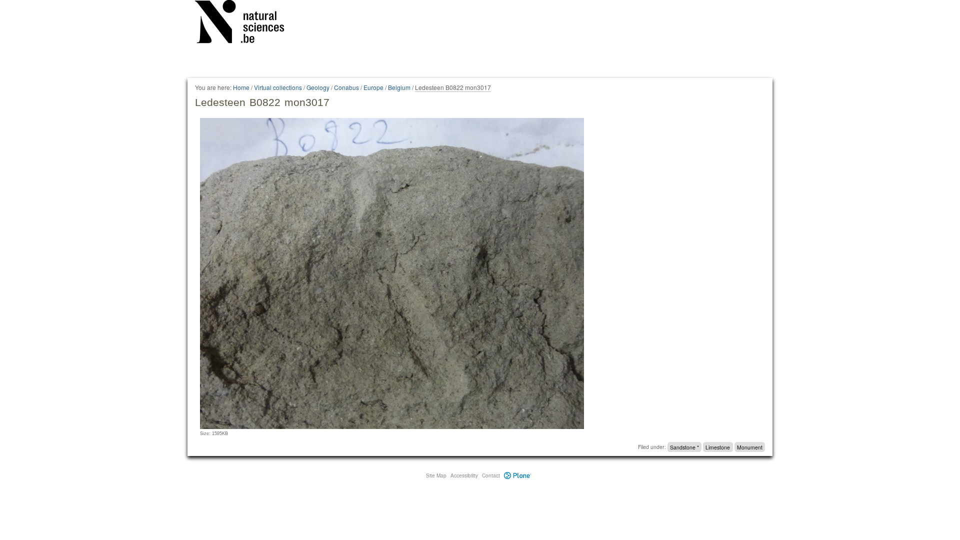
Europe (374, 87)
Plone (517, 475)
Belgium (399, 87)
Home (241, 87)
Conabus (346, 87)
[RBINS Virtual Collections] (246, 23)
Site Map (436, 475)
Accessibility (464, 475)
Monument (749, 446)
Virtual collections (278, 87)
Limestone (718, 446)
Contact (491, 475)
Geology (318, 87)
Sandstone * (684, 446)
